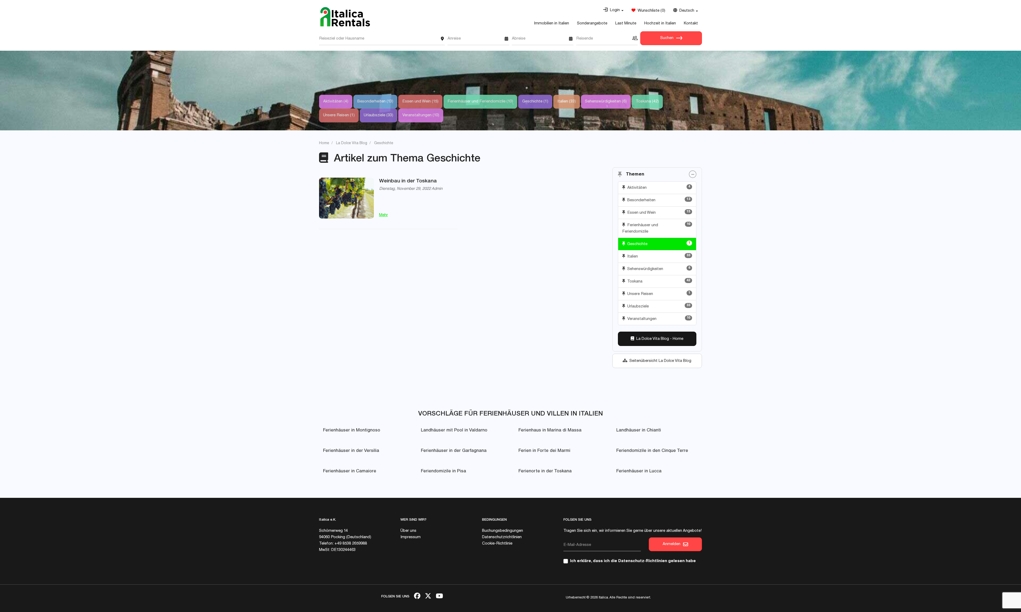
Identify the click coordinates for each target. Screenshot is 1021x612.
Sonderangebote (592, 23)
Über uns (408, 531)
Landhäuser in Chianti (638, 430)
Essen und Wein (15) (420, 102)
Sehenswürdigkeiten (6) (606, 102)
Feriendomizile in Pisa (443, 471)
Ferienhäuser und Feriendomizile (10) (480, 102)
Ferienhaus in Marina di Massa (549, 430)
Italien (658, 256)
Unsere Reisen (658, 293)
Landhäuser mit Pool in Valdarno (454, 430)
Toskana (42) (647, 102)
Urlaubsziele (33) (378, 115)
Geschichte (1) (535, 102)
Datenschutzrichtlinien (502, 537)
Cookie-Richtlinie (497, 544)
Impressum (410, 537)
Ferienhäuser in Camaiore (349, 471)
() (650, 11)
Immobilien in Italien (551, 23)
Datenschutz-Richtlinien (642, 561)
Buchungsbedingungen (502, 531)
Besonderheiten (658, 200)
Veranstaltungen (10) (420, 115)
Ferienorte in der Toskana (545, 471)
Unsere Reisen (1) (339, 115)
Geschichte (658, 243)
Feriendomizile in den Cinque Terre (652, 451)
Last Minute (625, 23)
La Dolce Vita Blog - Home (658, 339)
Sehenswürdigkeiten (658, 268)
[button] (613, 10)
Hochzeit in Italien (660, 23)
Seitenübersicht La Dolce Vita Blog (659, 361)
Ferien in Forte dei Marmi (544, 451)
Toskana (658, 281)
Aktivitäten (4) (335, 102)
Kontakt (691, 23)
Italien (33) (566, 102)
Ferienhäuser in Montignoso (351, 430)
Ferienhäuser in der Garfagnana (454, 451)
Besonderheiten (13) (375, 102)
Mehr (383, 215)
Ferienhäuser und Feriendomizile (656, 228)
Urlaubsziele (658, 306)
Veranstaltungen (658, 318)
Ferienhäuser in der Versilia (351, 451)
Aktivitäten (658, 187)
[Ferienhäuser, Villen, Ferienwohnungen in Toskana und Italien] (345, 16)
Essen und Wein (658, 212)
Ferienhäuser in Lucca (639, 471)
